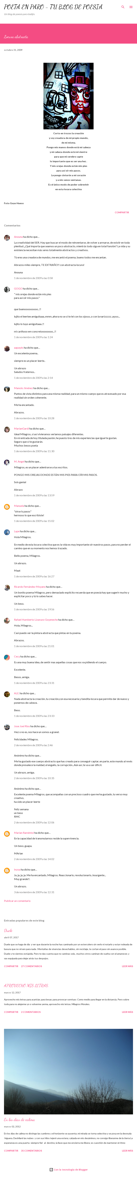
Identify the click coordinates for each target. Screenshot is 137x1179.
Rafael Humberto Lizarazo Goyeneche (36, 619)
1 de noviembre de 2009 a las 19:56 (34, 609)
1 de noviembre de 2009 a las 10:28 (34, 418)
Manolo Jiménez (23, 388)
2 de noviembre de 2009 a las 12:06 (34, 822)
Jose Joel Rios (22, 726)
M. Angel (19, 461)
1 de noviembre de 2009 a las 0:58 (33, 278)
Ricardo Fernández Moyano (30, 586)
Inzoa (17, 869)
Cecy (17, 656)
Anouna (18, 236)
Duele (8, 930)
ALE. (16, 693)
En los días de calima (19, 1119)
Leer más (127, 966)
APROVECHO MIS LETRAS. (26, 985)
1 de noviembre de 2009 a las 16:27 (34, 576)
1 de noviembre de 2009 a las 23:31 (34, 682)
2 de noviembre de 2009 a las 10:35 (34, 778)
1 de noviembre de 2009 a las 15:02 (34, 520)
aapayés (18, 347)
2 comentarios (31, 1012)
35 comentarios (31, 1150)
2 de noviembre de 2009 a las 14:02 (34, 859)
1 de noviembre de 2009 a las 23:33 (34, 715)
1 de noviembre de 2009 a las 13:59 (34, 495)
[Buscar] (123, 6)
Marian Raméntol (24, 832)
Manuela (19, 505)
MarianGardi (21, 428)
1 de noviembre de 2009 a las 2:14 (33, 377)
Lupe (17, 531)
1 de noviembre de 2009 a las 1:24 (33, 337)
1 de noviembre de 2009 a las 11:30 (34, 451)
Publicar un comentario (17, 900)
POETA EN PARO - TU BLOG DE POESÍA (53, 6)
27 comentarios (31, 966)
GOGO (18, 288)
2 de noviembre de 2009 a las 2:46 (33, 745)
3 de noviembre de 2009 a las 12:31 (34, 892)
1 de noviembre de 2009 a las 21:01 (34, 646)
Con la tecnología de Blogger (70, 1169)
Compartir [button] (122, 212)
